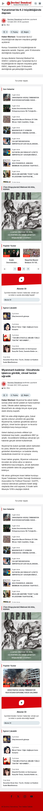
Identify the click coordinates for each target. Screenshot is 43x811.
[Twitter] (18, 796)
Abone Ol (7, 300)
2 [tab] (19, 269)
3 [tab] (23, 269)
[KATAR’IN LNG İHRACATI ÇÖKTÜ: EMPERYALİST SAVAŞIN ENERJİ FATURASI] (21, 152)
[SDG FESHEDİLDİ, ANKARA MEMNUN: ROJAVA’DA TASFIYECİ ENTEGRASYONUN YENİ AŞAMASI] (21, 163)
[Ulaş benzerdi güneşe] (21, 316)
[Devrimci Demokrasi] (19, 3)
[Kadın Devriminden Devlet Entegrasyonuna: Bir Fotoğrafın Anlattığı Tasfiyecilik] (21, 108)
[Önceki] (4, 269)
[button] (39, 3)
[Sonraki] (38, 269)
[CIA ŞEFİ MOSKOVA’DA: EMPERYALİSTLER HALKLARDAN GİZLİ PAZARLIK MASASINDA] (21, 141)
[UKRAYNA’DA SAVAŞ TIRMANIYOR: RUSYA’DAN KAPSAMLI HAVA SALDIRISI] (21, 97)
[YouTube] (31, 796)
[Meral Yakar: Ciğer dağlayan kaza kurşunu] (21, 326)
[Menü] (3, 3)
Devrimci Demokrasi (15, 19)
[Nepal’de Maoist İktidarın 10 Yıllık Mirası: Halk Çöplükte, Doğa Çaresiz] (21, 119)
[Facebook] (11, 796)
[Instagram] (24, 796)
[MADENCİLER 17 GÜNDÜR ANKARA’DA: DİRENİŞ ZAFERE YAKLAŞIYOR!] (21, 130)
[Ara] (35, 3)
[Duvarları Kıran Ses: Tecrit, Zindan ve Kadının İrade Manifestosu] (21, 359)
